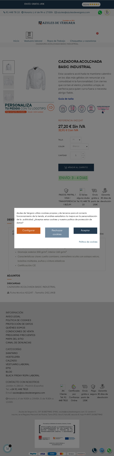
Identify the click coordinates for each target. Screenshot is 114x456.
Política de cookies (88, 242)
